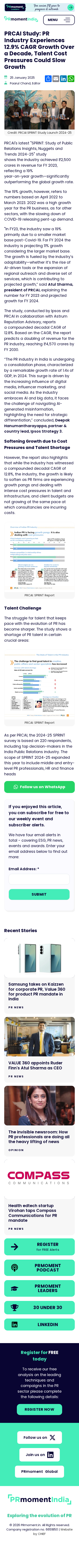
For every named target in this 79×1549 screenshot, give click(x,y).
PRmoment (39, 1471)
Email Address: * (24, 868)
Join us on (35, 1454)
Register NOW (39, 1409)
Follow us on (35, 1437)
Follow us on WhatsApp (42, 786)
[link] (39, 1246)
